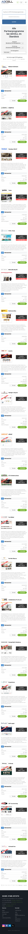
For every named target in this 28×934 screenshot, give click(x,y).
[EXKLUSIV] (6, 77)
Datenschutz (18, 919)
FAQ (16, 917)
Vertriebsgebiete (15, 50)
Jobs (16, 912)
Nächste (23, 59)
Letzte (14, 60)
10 (19, 59)
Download (4, 914)
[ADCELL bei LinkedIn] (9, 925)
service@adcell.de (9, 906)
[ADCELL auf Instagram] (3, 925)
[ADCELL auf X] (12, 925)
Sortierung (14, 46)
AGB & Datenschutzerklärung (20, 915)
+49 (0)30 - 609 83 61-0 (16, 900)
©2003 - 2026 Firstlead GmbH (14, 930)
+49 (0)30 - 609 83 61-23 (17, 902)
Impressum (17, 920)
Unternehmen (18, 910)
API (3, 916)
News (3, 910)
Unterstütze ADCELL (6, 917)
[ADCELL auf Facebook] (6, 925)
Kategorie (14, 41)
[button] (14, 22)
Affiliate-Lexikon (5, 912)
